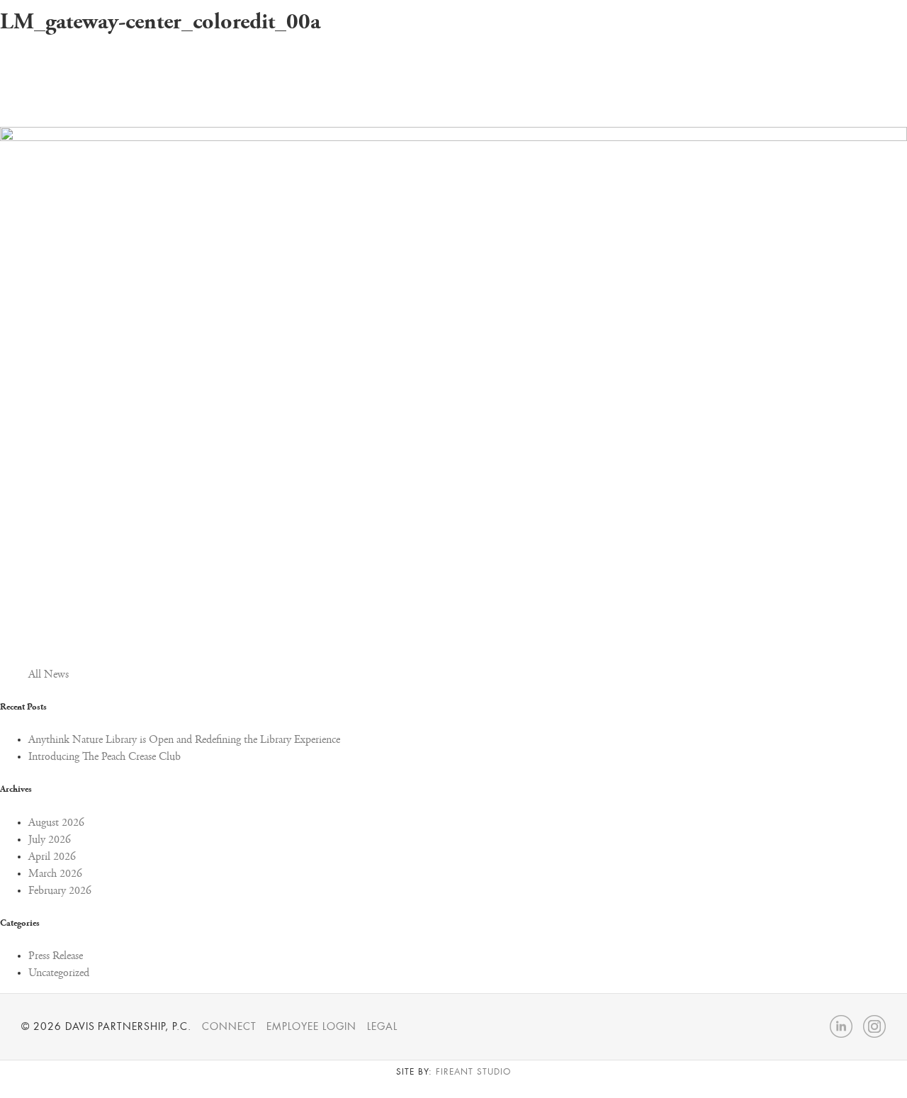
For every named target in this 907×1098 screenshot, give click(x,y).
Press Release (55, 956)
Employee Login (311, 1026)
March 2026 (55, 874)
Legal (382, 1026)
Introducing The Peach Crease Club (104, 757)
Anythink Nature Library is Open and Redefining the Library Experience (184, 740)
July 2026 (49, 840)
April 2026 (52, 857)
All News (48, 674)
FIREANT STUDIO (473, 1071)
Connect (229, 1026)
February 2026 (59, 891)
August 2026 (56, 823)
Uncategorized (58, 973)
